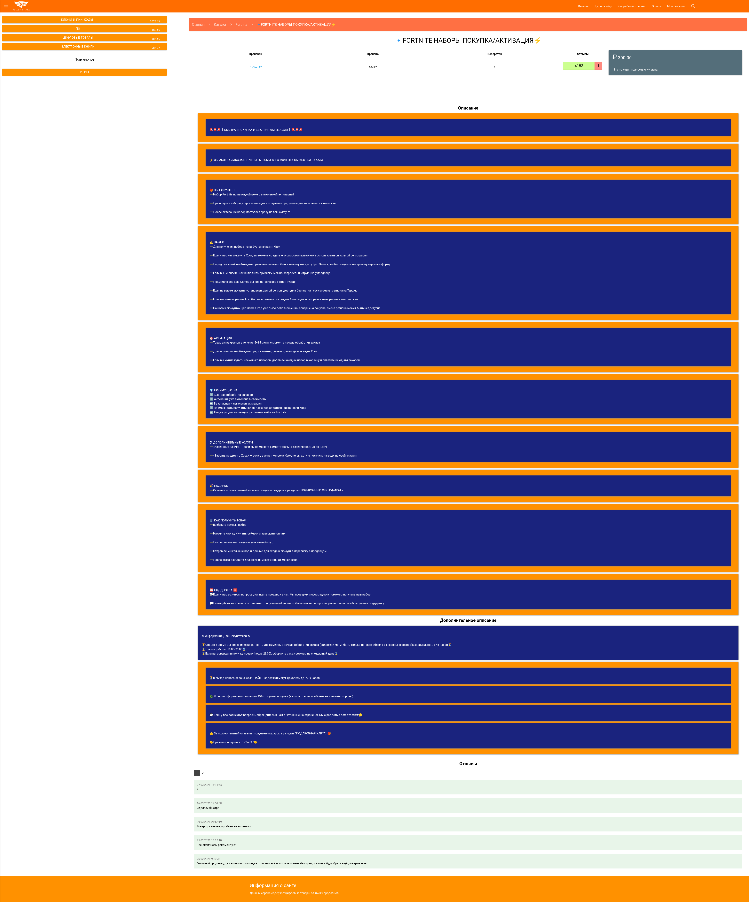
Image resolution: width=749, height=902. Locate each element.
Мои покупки (676, 6)
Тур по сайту (603, 6)
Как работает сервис (632, 6)
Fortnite (242, 24)
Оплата (656, 6)
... (214, 773)
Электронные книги (110, 47)
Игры (84, 72)
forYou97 (255, 67)
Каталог (583, 6)
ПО (118, 29)
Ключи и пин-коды (110, 20)
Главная (198, 24)
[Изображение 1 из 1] (399, 90)
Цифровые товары (111, 38)
